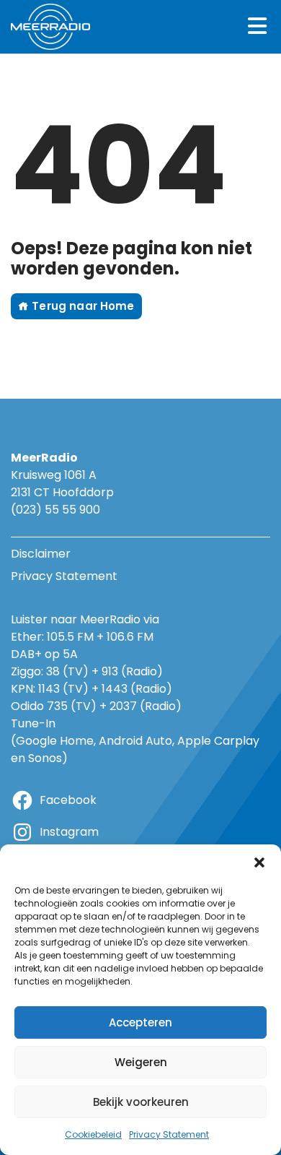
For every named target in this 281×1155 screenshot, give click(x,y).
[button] (259, 862)
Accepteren (140, 1022)
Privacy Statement (169, 1134)
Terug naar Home (81, 305)
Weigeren (141, 1062)
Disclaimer (41, 553)
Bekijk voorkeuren (141, 1101)
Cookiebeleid (93, 1134)
